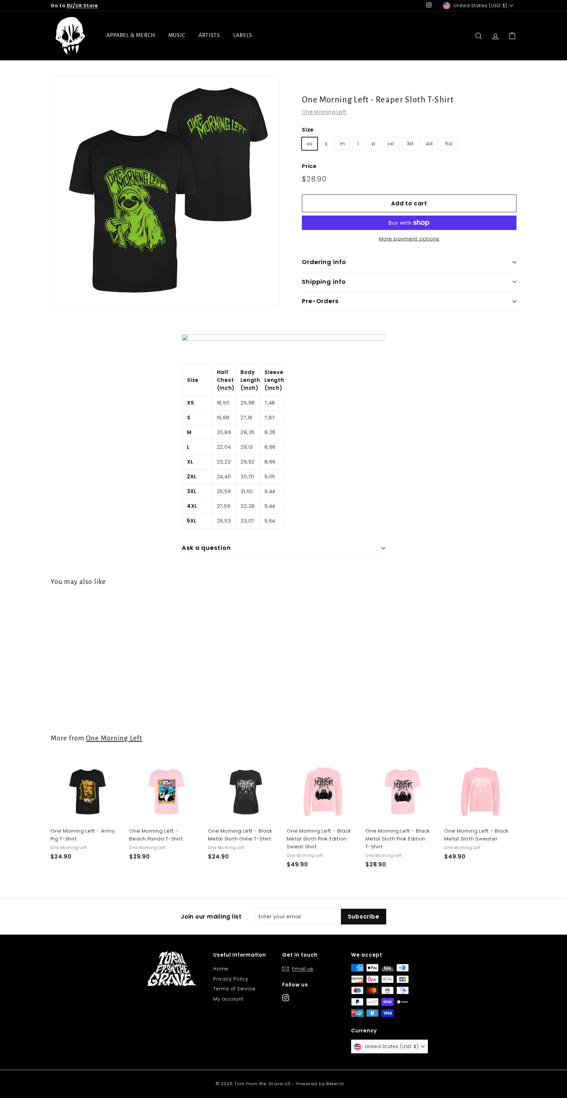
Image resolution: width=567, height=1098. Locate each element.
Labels (242, 35)
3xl (410, 143)
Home (220, 968)
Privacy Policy (230, 979)
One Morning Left (324, 111)
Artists (209, 35)
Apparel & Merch (130, 35)
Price (309, 166)
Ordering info (324, 262)
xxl (391, 143)
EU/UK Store (82, 5)
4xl (429, 143)
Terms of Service (234, 988)
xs (309, 143)
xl (373, 143)
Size (308, 130)
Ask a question (206, 548)
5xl (448, 143)
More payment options (409, 238)
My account (228, 999)
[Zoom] (165, 191)
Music (177, 35)
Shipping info (324, 282)
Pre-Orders (320, 301)
